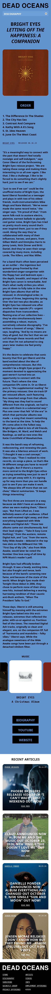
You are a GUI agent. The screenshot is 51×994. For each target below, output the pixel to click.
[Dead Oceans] (25, 5)
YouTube (25, 730)
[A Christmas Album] (26, 676)
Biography (25, 720)
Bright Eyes (9, 143)
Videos (29, 978)
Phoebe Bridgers (12, 767)
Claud (7, 817)
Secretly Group (10, 986)
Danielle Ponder (12, 866)
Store (5, 975)
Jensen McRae (10, 916)
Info (28, 982)
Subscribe (7, 982)
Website (25, 740)
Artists (29, 975)
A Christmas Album (25, 701)
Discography (8, 978)
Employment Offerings (36, 986)
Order (43, 989)
